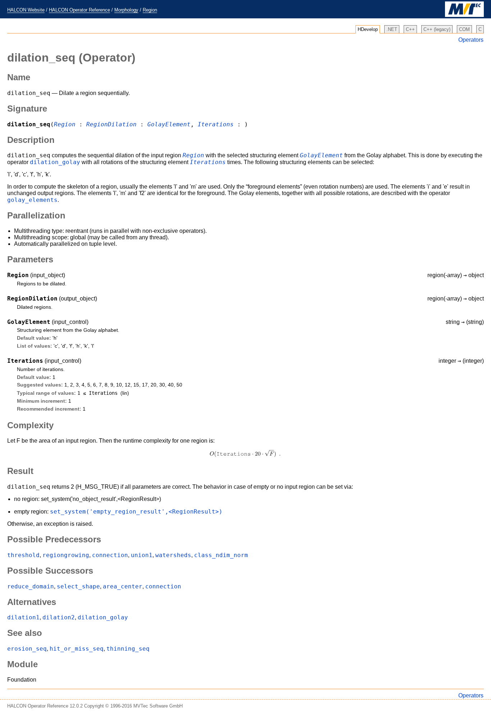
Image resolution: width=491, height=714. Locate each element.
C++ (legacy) (436, 29)
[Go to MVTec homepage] (464, 15)
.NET (391, 29)
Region (150, 10)
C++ (410, 29)
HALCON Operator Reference (79, 10)
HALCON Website (26, 10)
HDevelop (368, 29)
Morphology (126, 10)
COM (464, 29)
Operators (470, 40)
